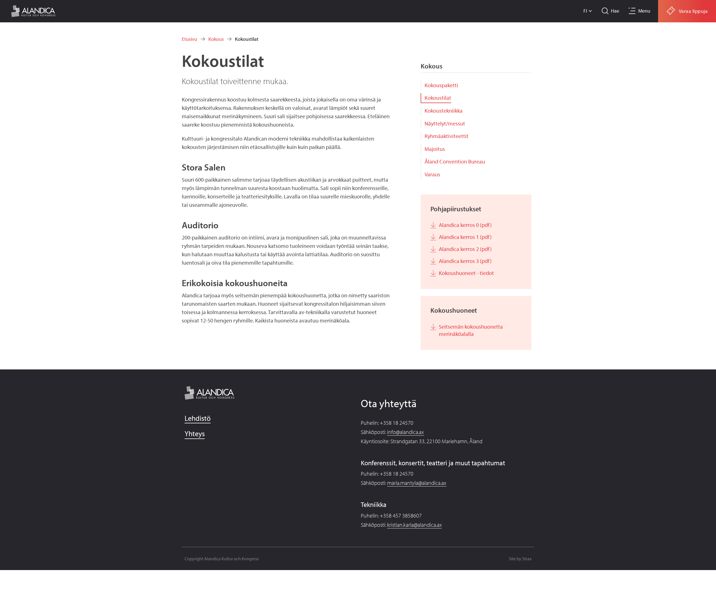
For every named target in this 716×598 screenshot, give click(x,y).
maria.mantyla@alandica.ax (416, 482)
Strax (526, 558)
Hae (615, 11)
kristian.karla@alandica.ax (414, 524)
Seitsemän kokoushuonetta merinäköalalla (471, 330)
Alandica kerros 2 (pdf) (465, 248)
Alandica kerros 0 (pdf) (465, 224)
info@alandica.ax (405, 431)
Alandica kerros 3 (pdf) (465, 260)
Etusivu (189, 39)
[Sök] (605, 10)
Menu (644, 11)
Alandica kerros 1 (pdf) (465, 236)
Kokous (216, 39)
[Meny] (631, 11)
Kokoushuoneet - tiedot (466, 272)
